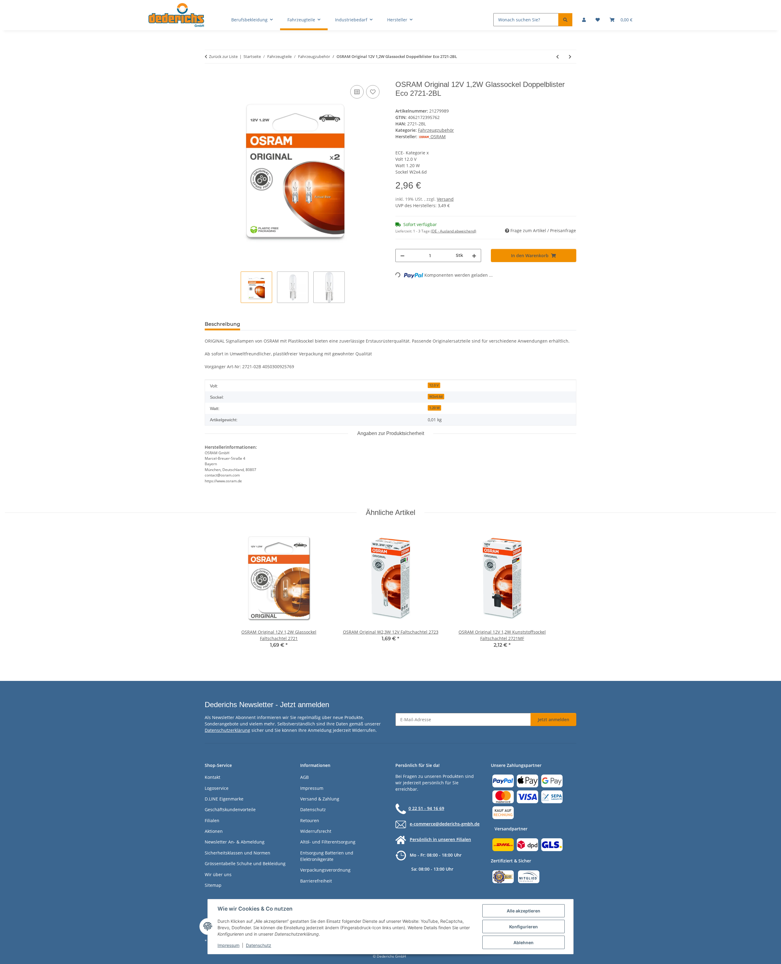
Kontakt (212, 777)
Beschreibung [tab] (222, 324)
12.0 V (434, 385)
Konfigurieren (523, 926)
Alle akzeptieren (523, 910)
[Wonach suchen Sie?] (565, 19)
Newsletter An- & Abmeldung (235, 842)
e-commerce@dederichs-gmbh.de (445, 824)
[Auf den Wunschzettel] (373, 92)
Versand (445, 199)
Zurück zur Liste (223, 56)
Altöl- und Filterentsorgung (327, 842)
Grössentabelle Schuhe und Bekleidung (245, 863)
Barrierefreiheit (316, 881)
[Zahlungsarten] (527, 796)
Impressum (228, 945)
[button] (584, 19)
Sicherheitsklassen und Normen (237, 853)
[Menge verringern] (402, 255)
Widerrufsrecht (315, 831)
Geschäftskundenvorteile (230, 809)
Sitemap (213, 885)
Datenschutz (258, 945)
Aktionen (214, 831)
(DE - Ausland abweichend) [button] (453, 231)
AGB (304, 777)
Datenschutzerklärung (227, 730)
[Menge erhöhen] (474, 255)
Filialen (212, 820)
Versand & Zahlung (319, 799)
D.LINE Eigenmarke (224, 799)
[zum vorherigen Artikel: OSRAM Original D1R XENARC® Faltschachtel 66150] (557, 56)
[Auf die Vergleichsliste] (357, 92)
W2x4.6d (436, 396)
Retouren (309, 820)
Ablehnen (523, 942)
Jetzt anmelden (553, 719)
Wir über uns (218, 874)
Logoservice (217, 788)
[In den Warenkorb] (209, 77)
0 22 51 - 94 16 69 (426, 808)
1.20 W (434, 408)
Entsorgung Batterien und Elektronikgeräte (326, 856)
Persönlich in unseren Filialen (440, 839)
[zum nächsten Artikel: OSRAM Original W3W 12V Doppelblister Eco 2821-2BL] (570, 56)
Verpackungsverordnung (325, 870)
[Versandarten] (527, 844)
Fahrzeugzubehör (436, 130)
